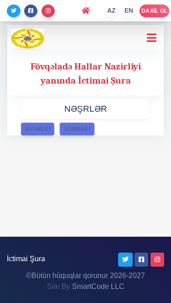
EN (129, 10)
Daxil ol (154, 11)
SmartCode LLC (98, 286)
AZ (111, 10)
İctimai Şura (26, 259)
